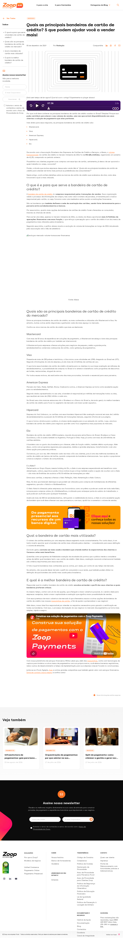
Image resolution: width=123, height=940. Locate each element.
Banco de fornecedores (61, 861)
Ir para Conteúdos (63, 5)
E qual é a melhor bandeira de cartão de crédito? (14, 60)
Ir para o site (42, 5)
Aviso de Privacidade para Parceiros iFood (85, 873)
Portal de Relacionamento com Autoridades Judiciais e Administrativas (109, 867)
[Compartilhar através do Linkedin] (106, 45)
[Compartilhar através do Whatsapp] (111, 45)
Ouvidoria (81, 932)
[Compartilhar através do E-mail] (119, 45)
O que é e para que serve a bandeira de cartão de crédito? (15, 34)
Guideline (55, 864)
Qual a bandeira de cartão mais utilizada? (14, 52)
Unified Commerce (31, 867)
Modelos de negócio (32, 861)
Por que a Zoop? (31, 857)
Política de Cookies (85, 864)
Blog (79, 926)
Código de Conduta (85, 857)
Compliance (82, 861)
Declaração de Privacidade (83, 868)
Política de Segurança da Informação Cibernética (86, 885)
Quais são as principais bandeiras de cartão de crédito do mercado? (14, 44)
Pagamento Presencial (33, 874)
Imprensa (104, 861)
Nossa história (57, 857)
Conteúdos (81, 929)
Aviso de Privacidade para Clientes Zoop (85, 879)
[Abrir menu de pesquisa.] (117, 5)
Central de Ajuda (84, 920)
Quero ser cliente (107, 857)
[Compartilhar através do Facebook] (115, 45)
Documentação (83, 923)
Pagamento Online (32, 870)
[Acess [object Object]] (4, 878)
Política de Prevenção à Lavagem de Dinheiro (86, 903)
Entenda (54, 880)
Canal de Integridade (85, 936)
